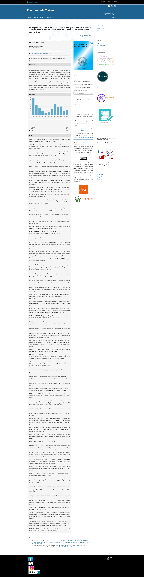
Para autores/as (100, 30)
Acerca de (48, 17)
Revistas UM (103, 1)
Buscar (114, 17)
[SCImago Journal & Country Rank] (105, 88)
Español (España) (101, 45)
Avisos (41, 17)
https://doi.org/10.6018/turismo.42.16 (41, 53)
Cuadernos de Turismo (41, 10)
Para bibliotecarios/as (101, 33)
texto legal (76, 141)
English (98, 43)
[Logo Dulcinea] (84, 198)
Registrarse (109, 1)
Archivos (36, 17)
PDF (81, 35)
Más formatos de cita (79, 93)
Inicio (30, 23)
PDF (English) (88, 35)
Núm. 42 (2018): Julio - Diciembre (46, 23)
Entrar (115, 1)
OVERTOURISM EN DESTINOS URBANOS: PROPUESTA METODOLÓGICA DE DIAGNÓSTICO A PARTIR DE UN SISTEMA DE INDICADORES (60, 541)
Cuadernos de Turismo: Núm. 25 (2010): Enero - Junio (60, 546)
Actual (29, 17)
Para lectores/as (100, 28)
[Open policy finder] (83, 189)
